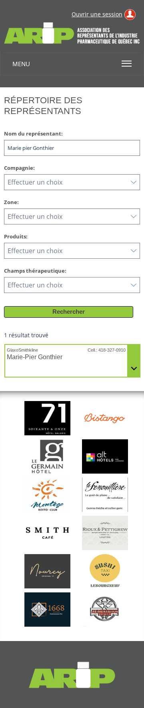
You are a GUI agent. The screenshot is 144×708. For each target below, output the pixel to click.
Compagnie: (19, 167)
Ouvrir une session (97, 14)
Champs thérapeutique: (35, 270)
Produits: (16, 236)
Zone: (11, 202)
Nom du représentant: (33, 133)
